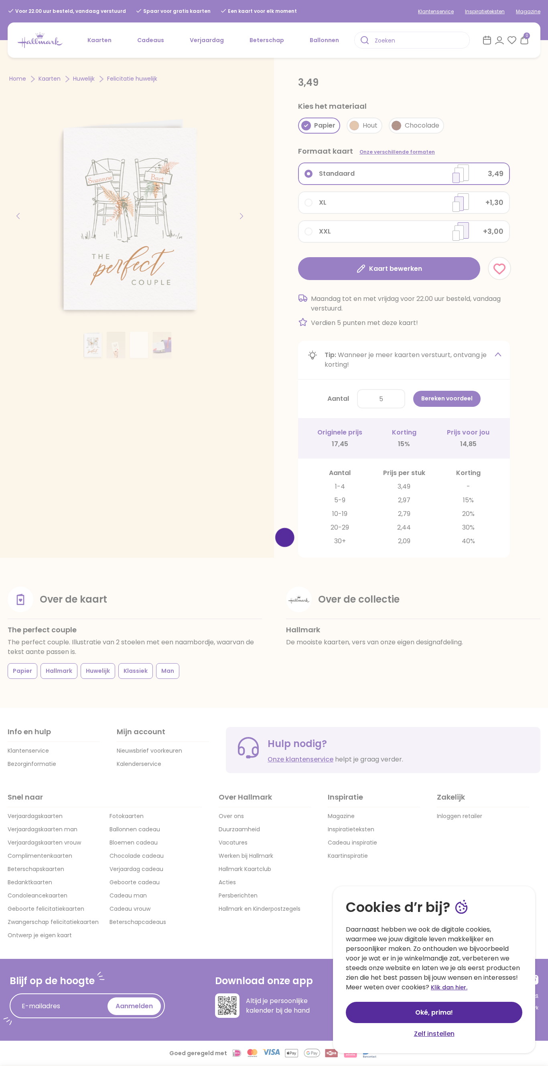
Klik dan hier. (449, 987)
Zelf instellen (434, 1033)
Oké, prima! (434, 1012)
